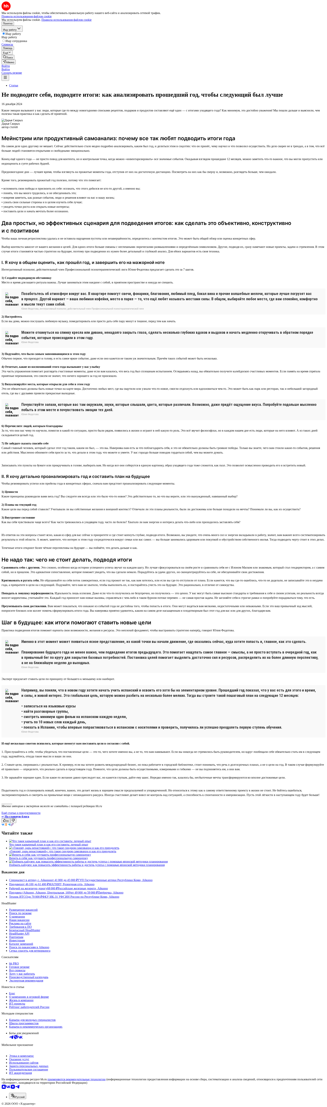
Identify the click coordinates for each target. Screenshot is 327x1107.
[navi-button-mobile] (5, 78)
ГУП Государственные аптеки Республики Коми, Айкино (115, 880)
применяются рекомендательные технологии (76, 1079)
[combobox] (17, 1096)
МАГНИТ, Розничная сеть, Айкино (71, 884)
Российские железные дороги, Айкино (83, 888)
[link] (8, 57)
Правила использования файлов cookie (66, 19)
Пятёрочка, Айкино (110, 892)
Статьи (13, 85)
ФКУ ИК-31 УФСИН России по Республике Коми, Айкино (80, 896)
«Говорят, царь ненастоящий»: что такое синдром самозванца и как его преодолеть (62, 851)
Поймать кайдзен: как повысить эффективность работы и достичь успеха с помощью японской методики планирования (87, 865)
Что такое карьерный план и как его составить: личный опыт (48, 844)
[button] (6, 66)
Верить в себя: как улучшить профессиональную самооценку (48, 858)
